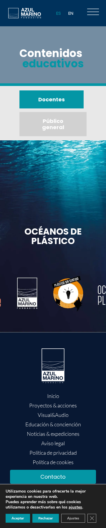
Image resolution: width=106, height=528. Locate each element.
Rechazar (45, 518)
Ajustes (73, 518)
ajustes (75, 507)
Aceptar (17, 518)
